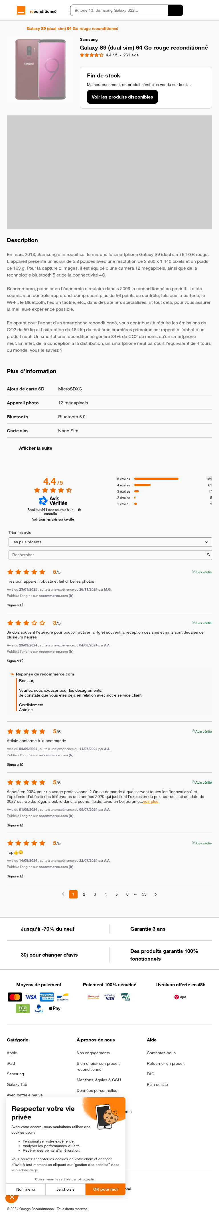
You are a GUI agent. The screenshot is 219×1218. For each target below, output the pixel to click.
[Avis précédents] (63, 893)
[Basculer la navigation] (9, 10)
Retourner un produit (165, 1063)
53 (144, 894)
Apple (12, 1052)
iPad (11, 1063)
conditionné (43, 11)
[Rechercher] (175, 10)
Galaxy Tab (17, 1084)
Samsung (15, 1073)
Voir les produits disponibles (122, 97)
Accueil (9, 28)
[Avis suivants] (155, 894)
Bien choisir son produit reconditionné (98, 1066)
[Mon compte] (199, 10)
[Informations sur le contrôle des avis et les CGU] (79, 509)
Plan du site (157, 1084)
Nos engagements (93, 1052)
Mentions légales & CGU (99, 1079)
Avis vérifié (203, 571)
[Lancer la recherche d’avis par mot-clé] (208, 555)
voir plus (150, 801)
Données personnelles (97, 1090)
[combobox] (118, 10)
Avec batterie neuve (25, 1095)
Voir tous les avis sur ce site (53, 519)
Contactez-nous (161, 1052)
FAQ (151, 1073)
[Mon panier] (209, 10)
